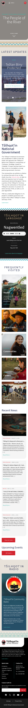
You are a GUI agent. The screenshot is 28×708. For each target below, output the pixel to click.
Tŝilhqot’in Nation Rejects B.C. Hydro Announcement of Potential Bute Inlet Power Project (14, 465)
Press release (6, 438)
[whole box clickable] (14, 291)
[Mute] (19, 233)
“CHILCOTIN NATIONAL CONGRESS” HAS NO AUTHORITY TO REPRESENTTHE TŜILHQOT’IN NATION (13, 491)
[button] (11, 3)
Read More (6, 455)
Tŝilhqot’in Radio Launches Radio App (13, 518)
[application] (14, 234)
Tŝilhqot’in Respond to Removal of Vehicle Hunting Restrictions (13, 441)
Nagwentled (14, 227)
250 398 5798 (21, 674)
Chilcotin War (15, 177)
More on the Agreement (13, 86)
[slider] (23, 233)
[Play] (4, 233)
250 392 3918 (21, 671)
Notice (5, 488)
